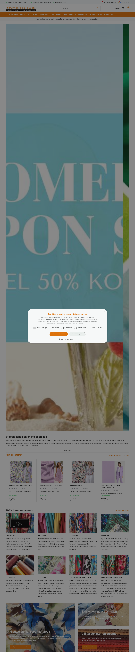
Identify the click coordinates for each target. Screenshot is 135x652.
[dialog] (67, 326)
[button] (67, 339)
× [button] (105, 311)
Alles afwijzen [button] (77, 334)
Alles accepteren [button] (58, 334)
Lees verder (86, 323)
